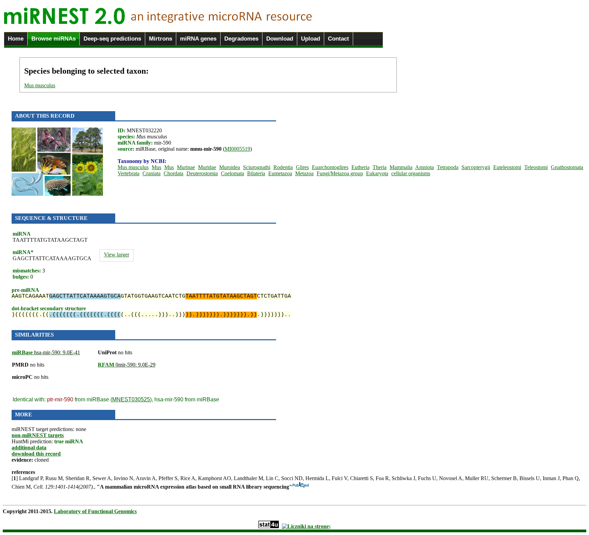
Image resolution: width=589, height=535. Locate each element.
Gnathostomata (567, 167)
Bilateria (256, 173)
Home (16, 38)
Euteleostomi (507, 167)
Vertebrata (128, 173)
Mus (156, 167)
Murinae (186, 167)
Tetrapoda (447, 167)
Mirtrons (160, 38)
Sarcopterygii (476, 167)
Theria (380, 167)
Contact (338, 38)
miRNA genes (198, 38)
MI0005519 (237, 149)
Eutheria (360, 167)
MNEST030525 (131, 399)
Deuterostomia (202, 173)
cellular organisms (410, 173)
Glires (302, 167)
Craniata (151, 173)
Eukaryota (377, 173)
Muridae (207, 167)
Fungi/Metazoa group (340, 173)
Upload (310, 38)
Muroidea (229, 167)
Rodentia (283, 167)
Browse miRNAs (53, 38)
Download (279, 38)
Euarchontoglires (330, 167)
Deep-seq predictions (112, 38)
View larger (116, 254)
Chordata (173, 173)
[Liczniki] (306, 526)
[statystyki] (268, 526)
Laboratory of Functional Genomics (95, 511)
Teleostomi (536, 167)
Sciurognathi (256, 167)
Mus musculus (39, 85)
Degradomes (241, 38)
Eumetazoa (280, 173)
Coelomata (232, 173)
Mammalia (401, 167)
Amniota (424, 167)
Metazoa (304, 173)
